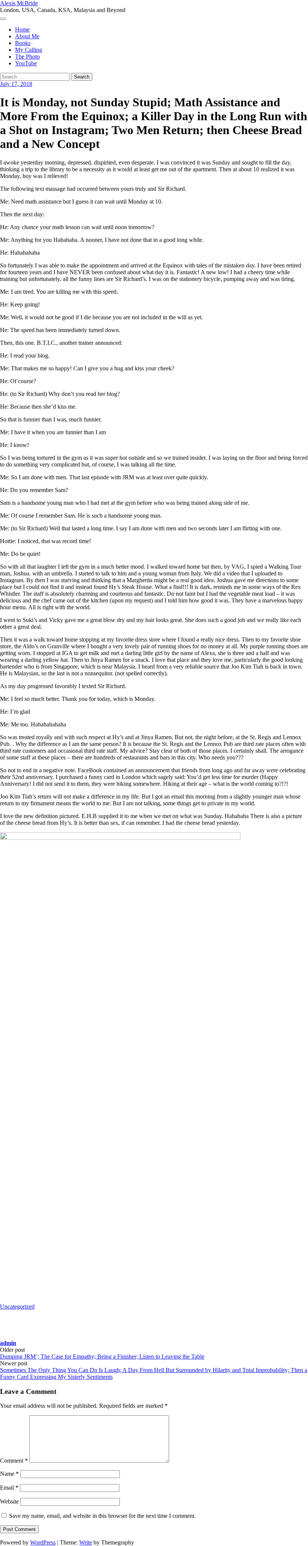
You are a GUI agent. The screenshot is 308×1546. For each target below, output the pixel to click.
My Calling (28, 50)
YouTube (26, 63)
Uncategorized (17, 1306)
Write (85, 1542)
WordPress (43, 1542)
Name (9, 1474)
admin (8, 1343)
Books (22, 43)
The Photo (27, 56)
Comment (14, 1460)
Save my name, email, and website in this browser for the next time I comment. (102, 1516)
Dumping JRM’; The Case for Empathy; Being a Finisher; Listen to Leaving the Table (102, 1356)
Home (22, 29)
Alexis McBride (19, 3)
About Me (27, 36)
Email (9, 1487)
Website (9, 1501)
